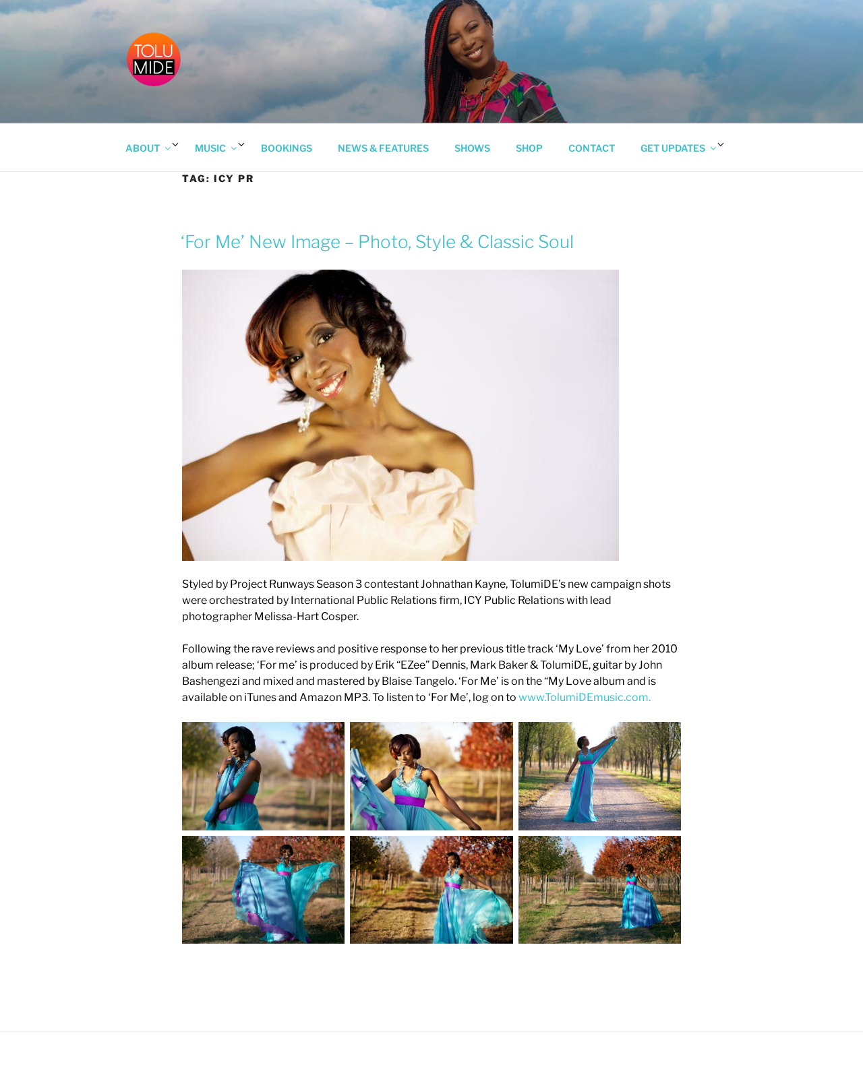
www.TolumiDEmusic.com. (584, 697)
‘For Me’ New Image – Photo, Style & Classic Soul (377, 241)
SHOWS (472, 148)
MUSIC (210, 148)
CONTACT (591, 148)
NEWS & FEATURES (383, 148)
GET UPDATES (673, 148)
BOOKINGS (286, 148)
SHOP (529, 148)
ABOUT (142, 148)
